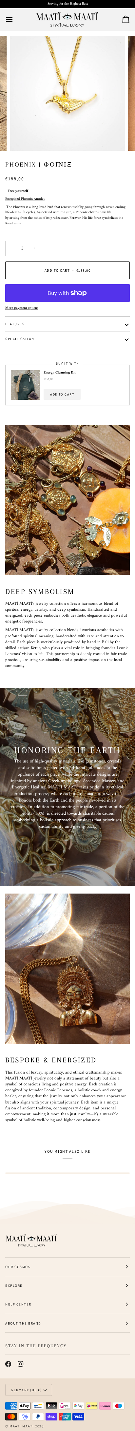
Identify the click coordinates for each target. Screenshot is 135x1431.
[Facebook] (8, 1364)
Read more (13, 224)
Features (15, 324)
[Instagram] (21, 1364)
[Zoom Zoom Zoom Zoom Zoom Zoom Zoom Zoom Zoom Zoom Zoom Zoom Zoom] (67, 93)
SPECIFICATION (19, 338)
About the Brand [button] (23, 1323)
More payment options (21, 308)
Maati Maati (22, 1426)
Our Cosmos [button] (17, 1266)
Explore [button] (14, 1285)
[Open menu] (15, 19)
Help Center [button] (18, 1304)
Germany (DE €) (26, 1390)
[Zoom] (22, 138)
